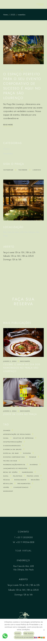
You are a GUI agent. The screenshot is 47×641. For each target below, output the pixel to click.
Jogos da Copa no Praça (20, 414)
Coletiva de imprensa (23, 438)
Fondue (32, 457)
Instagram (8, 170)
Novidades (29, 70)
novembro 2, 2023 (11, 70)
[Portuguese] (42, 637)
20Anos (6, 430)
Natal (6, 476)
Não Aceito (28, 633)
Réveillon (8, 484)
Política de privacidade (24, 637)
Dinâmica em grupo (12, 449)
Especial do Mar (11, 453)
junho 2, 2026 (10, 361)
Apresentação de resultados (17, 434)
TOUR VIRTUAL (23, 550)
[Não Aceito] (44, 630)
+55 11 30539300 (24, 537)
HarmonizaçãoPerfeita (14, 465)
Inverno (34, 465)
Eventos (27, 453)
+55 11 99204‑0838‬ (25, 542)
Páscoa (6, 480)
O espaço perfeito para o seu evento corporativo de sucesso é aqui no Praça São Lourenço (22, 86)
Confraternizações (12, 442)
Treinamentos (23, 484)
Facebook (23, 170)
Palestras (17, 476)
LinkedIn (37, 170)
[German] (39, 637)
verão (6, 487)
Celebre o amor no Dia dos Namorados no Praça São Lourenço (21, 368)
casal (6, 438)
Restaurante (20, 480)
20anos (6, 148)
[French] (37, 637)
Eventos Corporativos (14, 457)
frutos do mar (10, 461)
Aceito (17, 633)
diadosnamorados (12, 446)
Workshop (8, 491)
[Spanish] (44, 637)
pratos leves (33, 476)
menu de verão (10, 472)
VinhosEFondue (21, 487)
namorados (27, 472)
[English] (35, 637)
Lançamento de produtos (15, 468)
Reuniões (35, 480)
